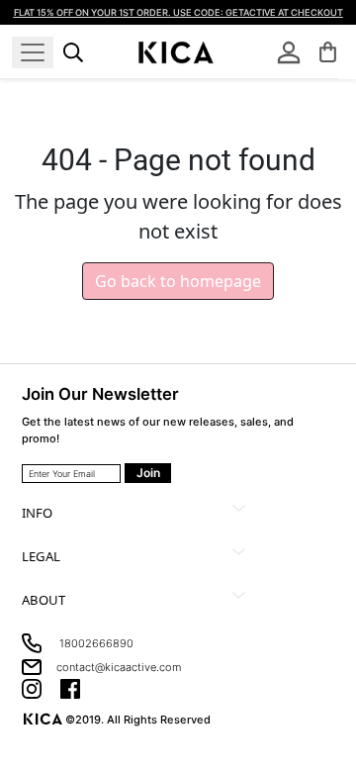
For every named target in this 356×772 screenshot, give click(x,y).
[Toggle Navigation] (32, 52)
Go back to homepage (178, 281)
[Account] (289, 52)
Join (148, 472)
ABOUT (43, 600)
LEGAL (41, 556)
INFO (37, 513)
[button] (328, 52)
